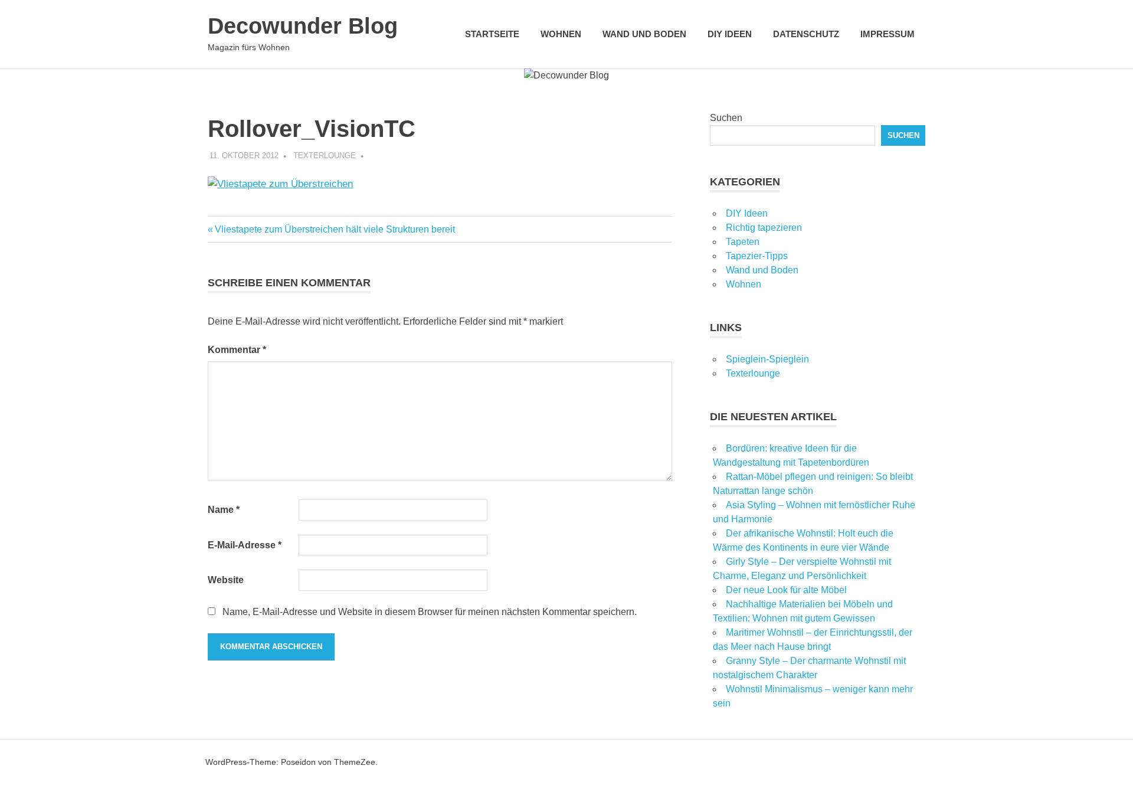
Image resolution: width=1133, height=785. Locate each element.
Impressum (887, 34)
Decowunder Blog (303, 26)
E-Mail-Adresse (244, 545)
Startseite (492, 34)
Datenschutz (806, 34)
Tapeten (742, 242)
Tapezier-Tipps (757, 256)
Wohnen (561, 34)
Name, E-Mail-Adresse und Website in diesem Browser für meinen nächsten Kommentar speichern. (429, 612)
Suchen (726, 118)
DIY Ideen (730, 34)
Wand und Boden (644, 34)
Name (224, 510)
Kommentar (237, 350)
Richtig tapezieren (764, 228)
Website (226, 580)
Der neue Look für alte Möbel (786, 590)
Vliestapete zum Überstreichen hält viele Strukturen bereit (334, 229)
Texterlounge (324, 155)
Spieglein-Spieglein (767, 359)
